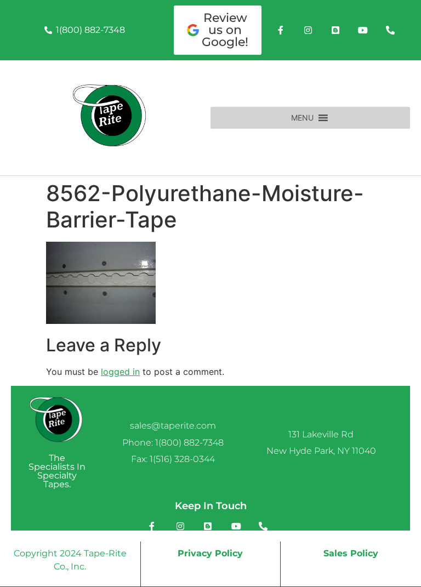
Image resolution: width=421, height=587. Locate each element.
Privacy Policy (210, 553)
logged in (120, 371)
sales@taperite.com (173, 425)
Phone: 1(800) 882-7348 (173, 442)
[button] (302, 118)
